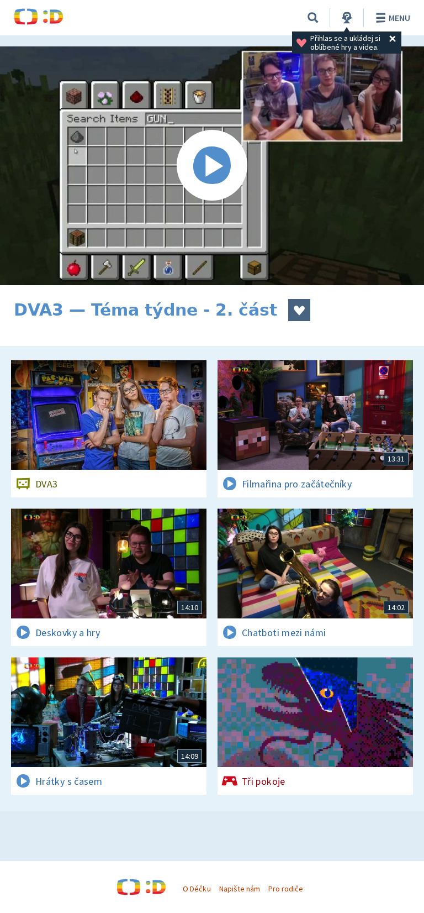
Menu (399, 17)
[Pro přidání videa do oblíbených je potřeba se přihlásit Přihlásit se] (299, 310)
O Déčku (196, 889)
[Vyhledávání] (313, 17)
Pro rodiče (285, 889)
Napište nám (239, 889)
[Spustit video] (212, 165)
